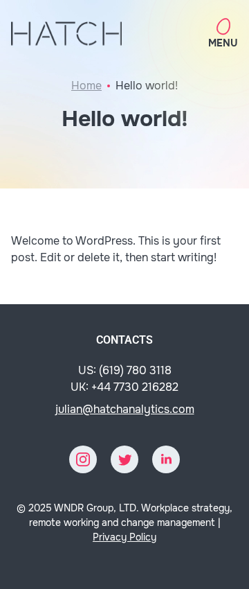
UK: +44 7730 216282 (124, 387)
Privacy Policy (124, 537)
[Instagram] (83, 459)
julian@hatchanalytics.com (124, 409)
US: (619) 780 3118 (125, 370)
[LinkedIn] (166, 459)
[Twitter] (124, 459)
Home (86, 85)
